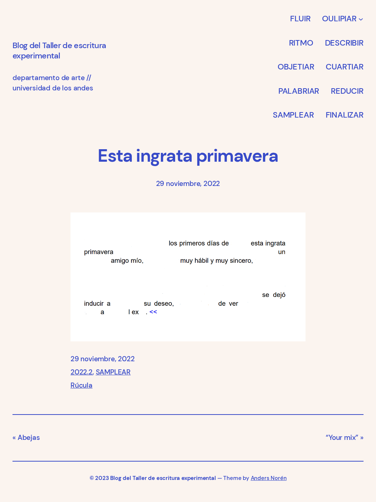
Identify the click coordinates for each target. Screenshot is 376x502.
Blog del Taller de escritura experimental (59, 50)
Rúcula (81, 385)
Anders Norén (269, 478)
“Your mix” (342, 437)
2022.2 (81, 372)
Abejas (29, 437)
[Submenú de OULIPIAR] (360, 18)
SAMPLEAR (113, 372)
